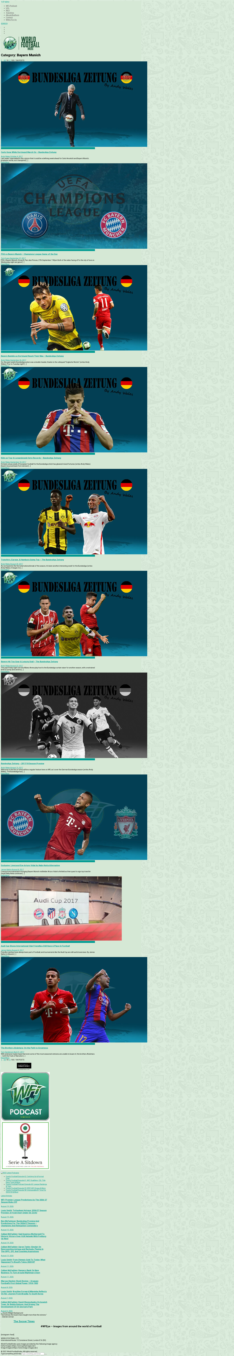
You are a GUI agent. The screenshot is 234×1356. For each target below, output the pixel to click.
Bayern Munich (6, 148)
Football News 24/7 (24, 1069)
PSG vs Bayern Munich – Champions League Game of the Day (29, 254)
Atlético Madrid (7, 942)
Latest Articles (6, 1196)
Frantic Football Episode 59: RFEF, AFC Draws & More (26, 1188)
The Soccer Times (24, 1321)
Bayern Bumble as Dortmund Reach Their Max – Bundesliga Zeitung (32, 356)
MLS (8, 10)
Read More (5, 162)
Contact (9, 17)
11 (10, 60)
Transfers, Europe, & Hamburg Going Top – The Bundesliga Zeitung (32, 560)
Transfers (10, 13)
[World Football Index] (20, 49)
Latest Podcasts (13, 1173)
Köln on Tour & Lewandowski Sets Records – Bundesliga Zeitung (31, 458)
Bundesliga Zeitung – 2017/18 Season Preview (22, 763)
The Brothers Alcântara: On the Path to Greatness (24, 1048)
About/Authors (12, 15)
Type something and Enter (11, 1354)
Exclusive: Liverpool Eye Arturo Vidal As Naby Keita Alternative (30, 865)
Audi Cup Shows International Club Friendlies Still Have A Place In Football (35, 946)
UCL (7, 8)
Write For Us (11, 20)
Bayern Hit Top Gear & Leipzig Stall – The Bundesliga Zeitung (29, 661)
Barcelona (5, 1044)
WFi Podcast (11, 6)
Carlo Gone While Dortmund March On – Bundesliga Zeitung (28, 152)
